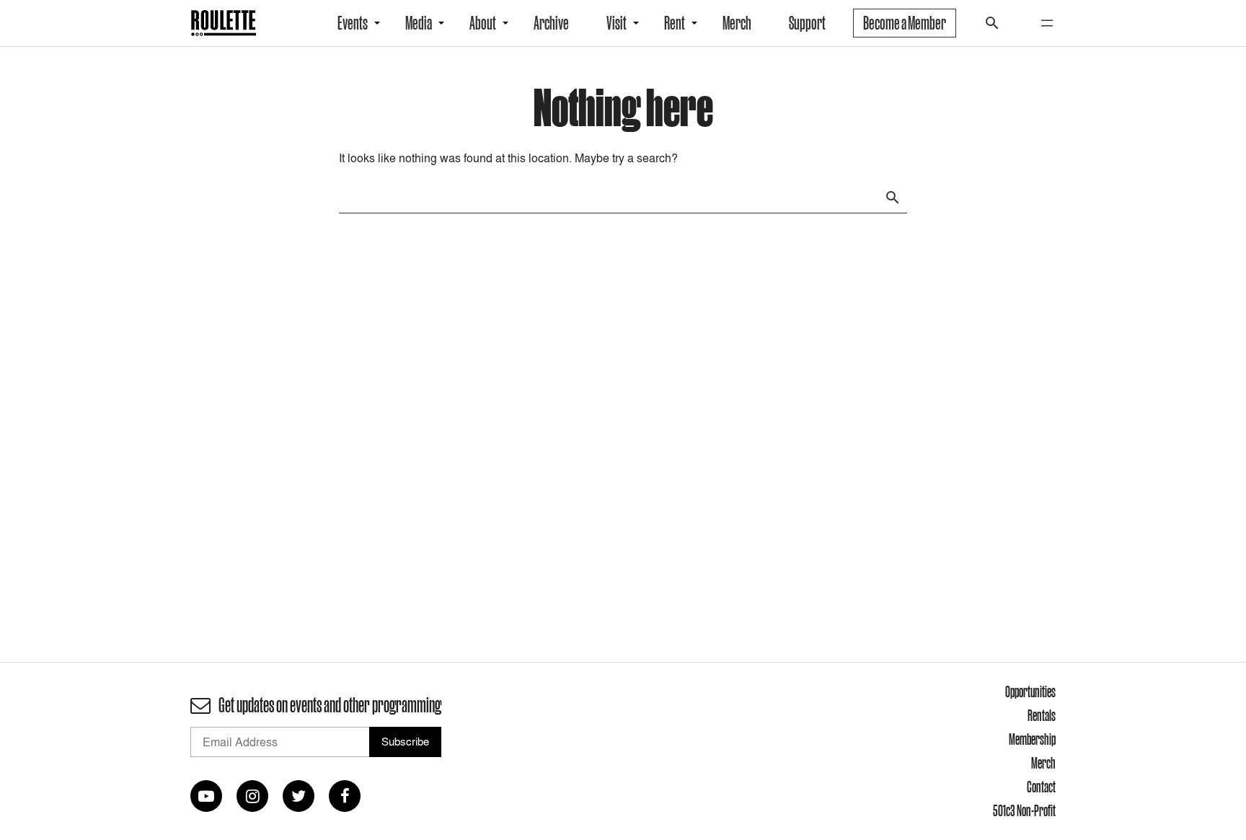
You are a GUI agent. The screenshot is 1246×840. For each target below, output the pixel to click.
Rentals (1042, 715)
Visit (616, 23)
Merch (737, 23)
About (482, 23)
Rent (674, 23)
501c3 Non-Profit (1024, 810)
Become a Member (904, 23)
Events (352, 23)
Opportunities (1030, 691)
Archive (551, 23)
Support (807, 23)
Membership (1032, 739)
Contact (1041, 786)
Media (418, 23)
